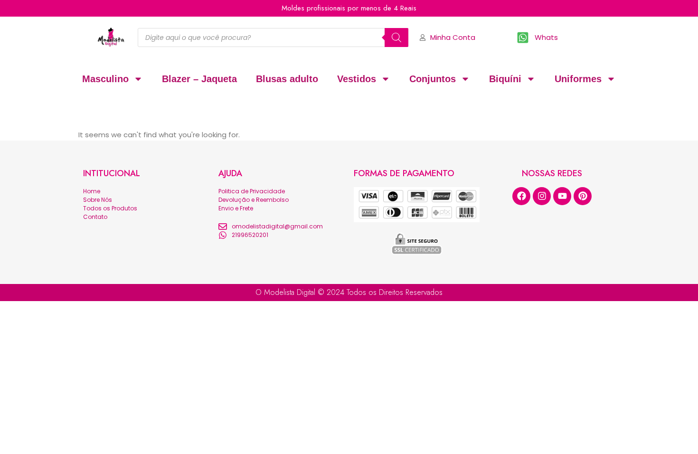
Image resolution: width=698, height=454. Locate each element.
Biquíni (505, 79)
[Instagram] (542, 196)
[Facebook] (521, 196)
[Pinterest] (583, 196)
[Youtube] (562, 196)
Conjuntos (432, 79)
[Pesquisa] (396, 37)
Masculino (105, 79)
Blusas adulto (287, 79)
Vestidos (356, 79)
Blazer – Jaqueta (199, 79)
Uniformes (578, 79)
